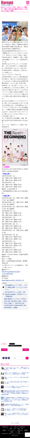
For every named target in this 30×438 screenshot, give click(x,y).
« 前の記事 (4, 349)
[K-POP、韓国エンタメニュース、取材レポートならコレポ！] (7, 2)
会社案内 (4, 430)
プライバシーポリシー (12, 430)
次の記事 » (25, 349)
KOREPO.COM (4, 426)
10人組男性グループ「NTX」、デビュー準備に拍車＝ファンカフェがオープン (16, 287)
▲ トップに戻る (15, 423)
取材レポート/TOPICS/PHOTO (19, 426)
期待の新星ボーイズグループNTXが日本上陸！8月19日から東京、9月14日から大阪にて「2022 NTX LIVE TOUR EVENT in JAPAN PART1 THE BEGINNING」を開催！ (15, 303)
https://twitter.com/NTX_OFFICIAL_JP (13, 280)
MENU (27, 5)
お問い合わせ (20, 430)
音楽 (22, 428)
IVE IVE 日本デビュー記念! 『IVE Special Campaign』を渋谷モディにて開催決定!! (16, 294)
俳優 (11, 428)
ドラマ (14, 428)
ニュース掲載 (17, 431)
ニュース (11, 426)
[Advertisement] (15, 16)
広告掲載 (11, 431)
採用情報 (25, 430)
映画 (18, 428)
